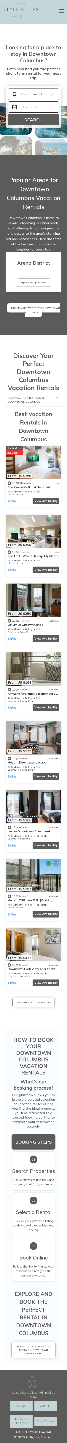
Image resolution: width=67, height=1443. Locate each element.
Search (33, 119)
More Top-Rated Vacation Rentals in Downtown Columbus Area (33, 1350)
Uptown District (27, 701)
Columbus (20, 494)
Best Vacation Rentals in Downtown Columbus (26, 399)
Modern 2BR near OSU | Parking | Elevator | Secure (31, 901)
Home (21, 1406)
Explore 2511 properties (33, 282)
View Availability (46, 501)
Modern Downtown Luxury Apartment (26, 764)
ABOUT (45, 1406)
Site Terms (45, 1421)
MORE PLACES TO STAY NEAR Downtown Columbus (35, 310)
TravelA (44, 1432)
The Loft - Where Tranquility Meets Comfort (33, 557)
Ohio (10, 494)
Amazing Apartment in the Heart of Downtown (33, 695)
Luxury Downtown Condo (25, 624)
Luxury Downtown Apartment (29, 831)
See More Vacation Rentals (33, 1002)
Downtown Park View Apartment (31, 969)
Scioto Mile (25, 632)
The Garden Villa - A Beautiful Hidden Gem (29, 488)
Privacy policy (21, 1421)
